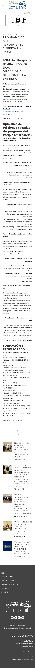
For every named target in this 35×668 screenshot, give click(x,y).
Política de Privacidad (17, 625)
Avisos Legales (25, 628)
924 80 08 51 (7, 114)
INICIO (3, 573)
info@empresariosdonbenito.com (23, 659)
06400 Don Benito (27, 646)
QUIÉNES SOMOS (7, 577)
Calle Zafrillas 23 (28, 641)
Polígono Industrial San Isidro (24, 643)
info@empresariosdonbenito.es (13, 111)
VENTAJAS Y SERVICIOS (9, 580)
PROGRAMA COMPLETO (14, 119)
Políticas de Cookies (11, 628)
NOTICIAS (4, 592)
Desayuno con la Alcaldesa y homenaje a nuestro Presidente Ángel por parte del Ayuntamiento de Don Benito (23, 450)
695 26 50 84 (29, 656)
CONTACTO (5, 588)
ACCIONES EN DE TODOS (9, 584)
